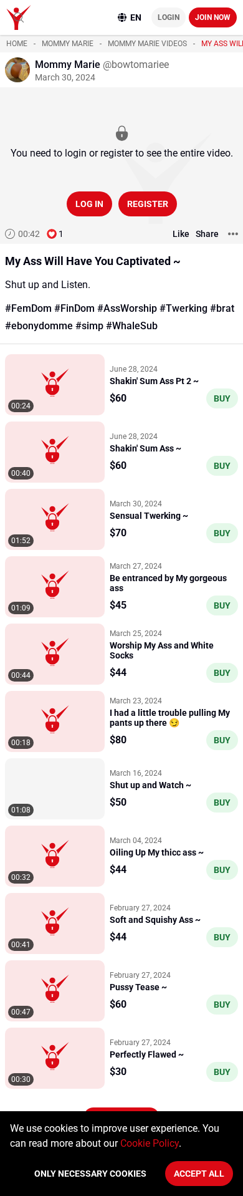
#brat (222, 308)
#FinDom (74, 308)
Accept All (199, 1174)
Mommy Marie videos (147, 43)
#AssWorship (127, 308)
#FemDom (28, 308)
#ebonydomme (39, 326)
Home (16, 43)
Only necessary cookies (90, 1174)
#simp (89, 326)
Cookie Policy (149, 1143)
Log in (89, 204)
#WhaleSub (132, 326)
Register (147, 204)
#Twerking (183, 308)
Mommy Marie (67, 43)
